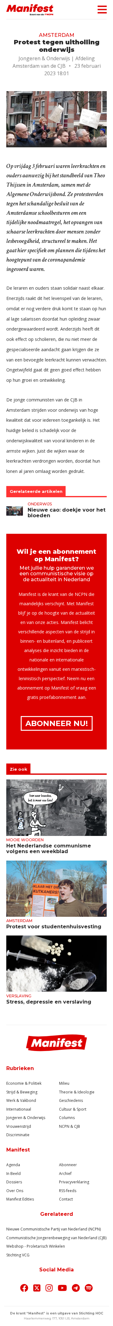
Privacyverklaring (74, 1182)
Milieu (64, 1083)
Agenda (13, 1164)
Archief (65, 1173)
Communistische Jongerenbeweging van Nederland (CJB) (56, 1237)
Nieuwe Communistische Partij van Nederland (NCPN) (53, 1229)
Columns (67, 1117)
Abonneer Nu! (56, 723)
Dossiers (14, 1182)
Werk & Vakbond (21, 1100)
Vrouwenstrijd (18, 1126)
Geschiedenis (71, 1100)
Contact (66, 1199)
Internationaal (18, 1109)
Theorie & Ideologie (76, 1092)
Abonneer (68, 1164)
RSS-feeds (67, 1190)
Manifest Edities (20, 1199)
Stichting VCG (18, 1255)
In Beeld (13, 1173)
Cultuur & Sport (72, 1109)
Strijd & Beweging (21, 1092)
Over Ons (14, 1190)
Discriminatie (18, 1134)
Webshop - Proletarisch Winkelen (35, 1246)
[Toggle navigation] (100, 9)
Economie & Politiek (23, 1083)
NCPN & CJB (69, 1126)
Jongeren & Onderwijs (25, 1117)
